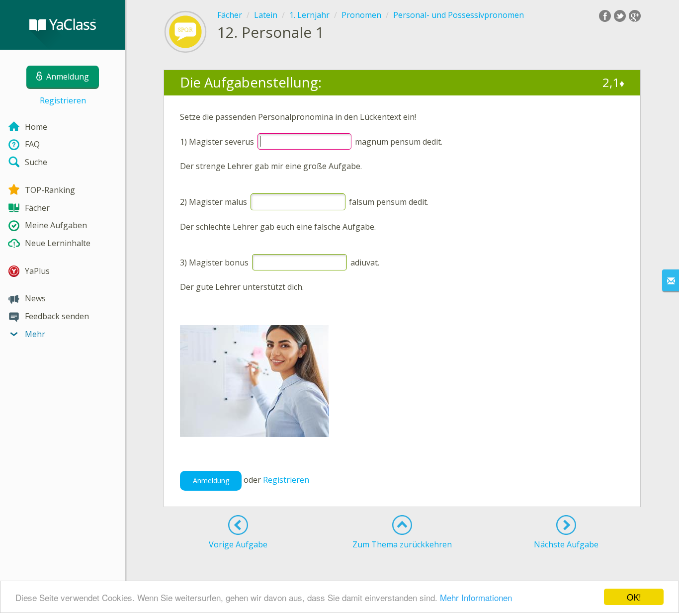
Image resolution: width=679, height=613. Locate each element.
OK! (634, 597)
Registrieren (63, 100)
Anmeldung (211, 480)
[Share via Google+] (635, 16)
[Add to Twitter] (620, 16)
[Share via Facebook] (605, 16)
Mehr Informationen (476, 597)
